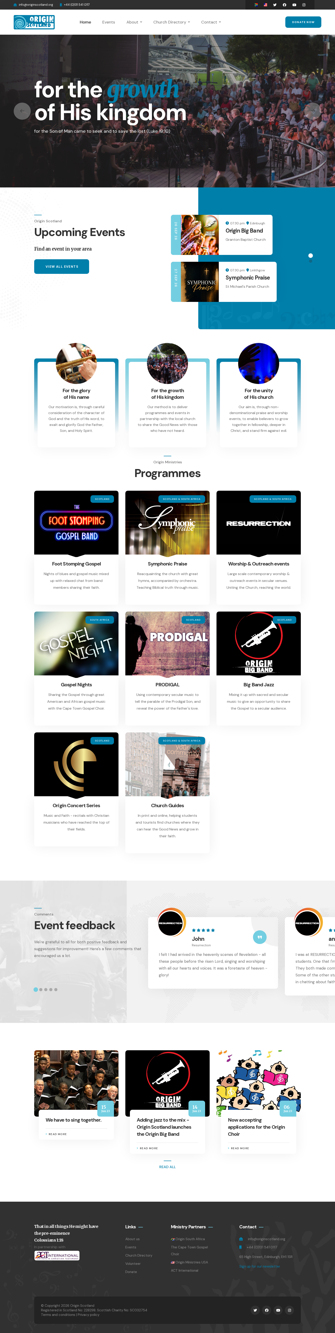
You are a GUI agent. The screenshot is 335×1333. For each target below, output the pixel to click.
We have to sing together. (73, 1120)
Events (108, 22)
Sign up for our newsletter (259, 1266)
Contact (209, 22)
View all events (62, 267)
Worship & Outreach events (258, 563)
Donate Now (303, 22)
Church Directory (169, 22)
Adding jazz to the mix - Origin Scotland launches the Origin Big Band (164, 1127)
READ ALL (167, 1166)
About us (132, 1239)
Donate (131, 1272)
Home (85, 22)
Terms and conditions (58, 1314)
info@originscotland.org (36, 5)
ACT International (184, 1270)
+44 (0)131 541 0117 (77, 5)
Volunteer (133, 1263)
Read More (58, 1134)
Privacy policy (88, 1314)
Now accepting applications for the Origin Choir (256, 1127)
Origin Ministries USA (191, 1262)
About (132, 22)
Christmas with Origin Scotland (252, 234)
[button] (22, 111)
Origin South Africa (190, 1239)
